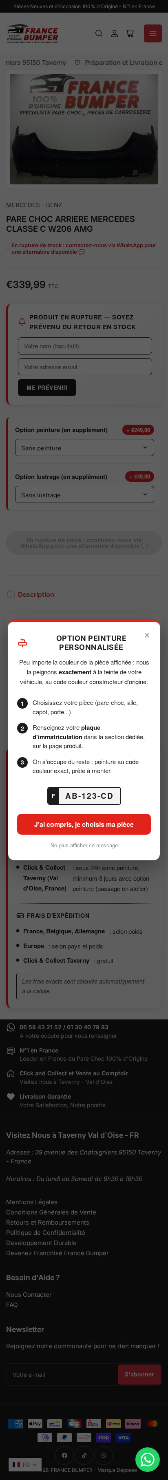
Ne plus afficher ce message (84, 845)
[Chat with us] (147, 1459)
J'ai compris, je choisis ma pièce (84, 824)
